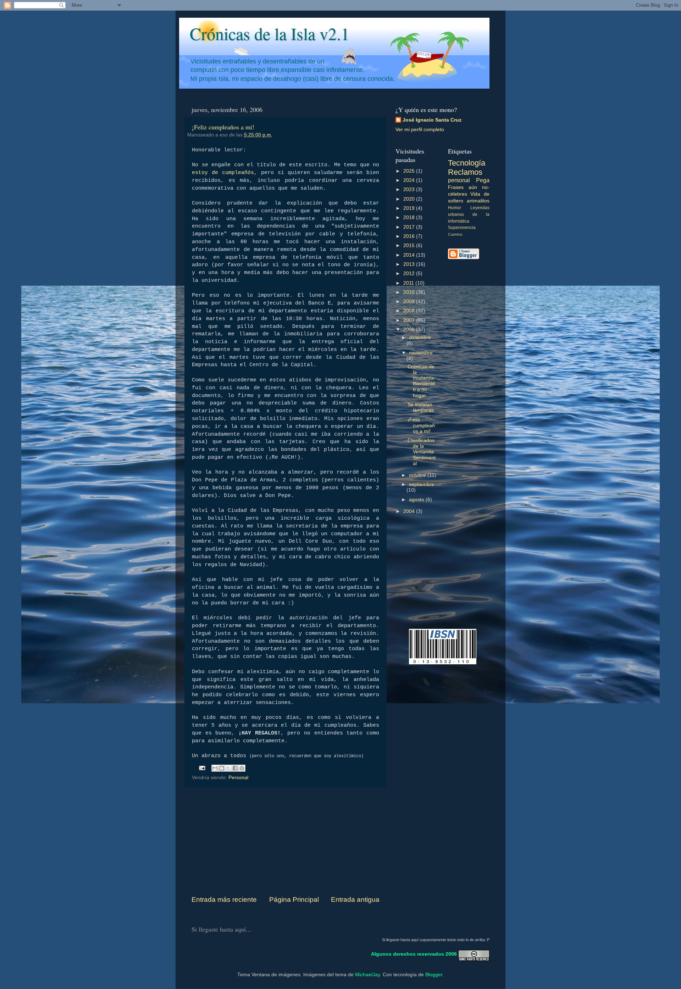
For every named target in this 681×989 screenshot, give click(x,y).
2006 (409, 329)
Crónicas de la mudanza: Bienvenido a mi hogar (421, 381)
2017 (409, 227)
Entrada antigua (355, 899)
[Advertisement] (285, 841)
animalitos (478, 200)
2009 (409, 301)
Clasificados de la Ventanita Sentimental (422, 452)
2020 (409, 199)
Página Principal (294, 899)
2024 (409, 180)
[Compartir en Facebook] (235, 768)
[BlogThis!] (221, 768)
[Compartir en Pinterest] (241, 768)
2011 (409, 283)
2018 (409, 217)
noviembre (421, 353)
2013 (409, 264)
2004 (409, 511)
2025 (409, 171)
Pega (482, 180)
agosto (417, 499)
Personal (238, 777)
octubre (418, 475)
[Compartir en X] (228, 768)
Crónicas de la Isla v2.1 (269, 33)
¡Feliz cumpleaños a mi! (223, 127)
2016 (409, 236)
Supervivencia (462, 227)
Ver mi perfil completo (419, 129)
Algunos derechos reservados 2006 (414, 953)
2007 (409, 320)
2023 (409, 189)
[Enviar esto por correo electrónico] (214, 768)
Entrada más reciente (224, 899)
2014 (409, 255)
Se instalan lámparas (421, 407)
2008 (409, 310)
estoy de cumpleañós (223, 172)
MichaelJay (367, 974)
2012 (409, 273)
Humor (454, 207)
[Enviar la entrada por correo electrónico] (202, 767)
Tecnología (466, 162)
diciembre (420, 337)
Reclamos (465, 172)
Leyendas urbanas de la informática (469, 214)
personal (459, 180)
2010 (409, 292)
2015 (409, 245)
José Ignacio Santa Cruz (432, 120)
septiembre (421, 484)
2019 (409, 208)
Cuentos (455, 234)
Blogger (433, 974)
